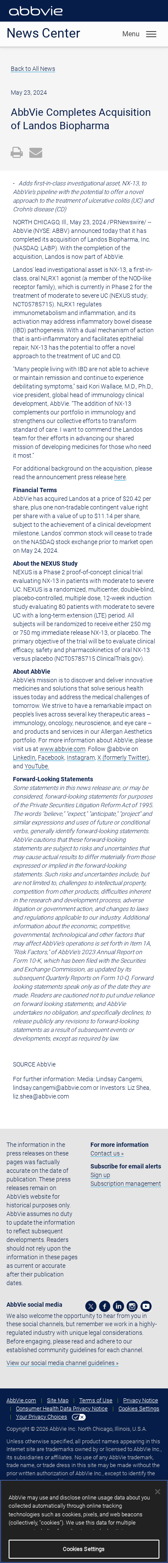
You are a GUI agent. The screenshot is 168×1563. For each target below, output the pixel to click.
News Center (43, 33)
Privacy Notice (140, 1400)
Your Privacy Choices (41, 1416)
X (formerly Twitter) (123, 757)
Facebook (51, 757)
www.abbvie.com (62, 748)
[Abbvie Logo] (35, 17)
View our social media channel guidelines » (62, 1362)
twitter (90, 1306)
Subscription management (125, 1183)
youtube (146, 1306)
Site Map (57, 1400)
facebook (104, 1306)
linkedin (118, 1306)
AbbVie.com (21, 1400)
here (120, 477)
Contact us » (107, 1153)
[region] (84, 1521)
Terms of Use (95, 1400)
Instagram (81, 757)
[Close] (157, 1491)
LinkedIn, (25, 757)
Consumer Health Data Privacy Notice (62, 1408)
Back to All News (33, 68)
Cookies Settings (138, 1408)
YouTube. (37, 766)
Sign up (100, 1174)
